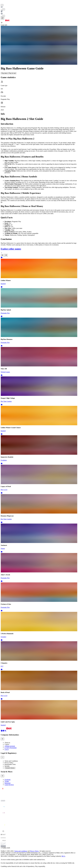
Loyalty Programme (11, 748)
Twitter (7, 781)
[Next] (6, 255)
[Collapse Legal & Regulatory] (2, 757)
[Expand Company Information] (2, 739)
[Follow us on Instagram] (2, 731)
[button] (1, 258)
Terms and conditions (20, 851)
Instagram (7, 783)
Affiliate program (10, 746)
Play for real (12, 73)
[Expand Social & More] (2, 776)
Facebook (7, 779)
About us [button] (7, 742)
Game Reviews (9, 784)
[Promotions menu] (2, 5)
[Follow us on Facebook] (4, 731)
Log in (7, 749)
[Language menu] (1, 16)
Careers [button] (7, 744)
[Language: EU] (3, 16)
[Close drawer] (2, 18)
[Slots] (39, 11)
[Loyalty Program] (39, 7)
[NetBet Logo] (5, 20)
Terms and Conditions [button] (11, 761)
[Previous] (2, 255)
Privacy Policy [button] (9, 762)
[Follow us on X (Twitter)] (5, 731)
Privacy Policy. (34, 851)
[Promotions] (2, 5)
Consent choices (10, 768)
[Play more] (3, 9)
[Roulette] (39, 14)
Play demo (4, 73)
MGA (63, 856)
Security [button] (7, 766)
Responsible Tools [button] (10, 764)
